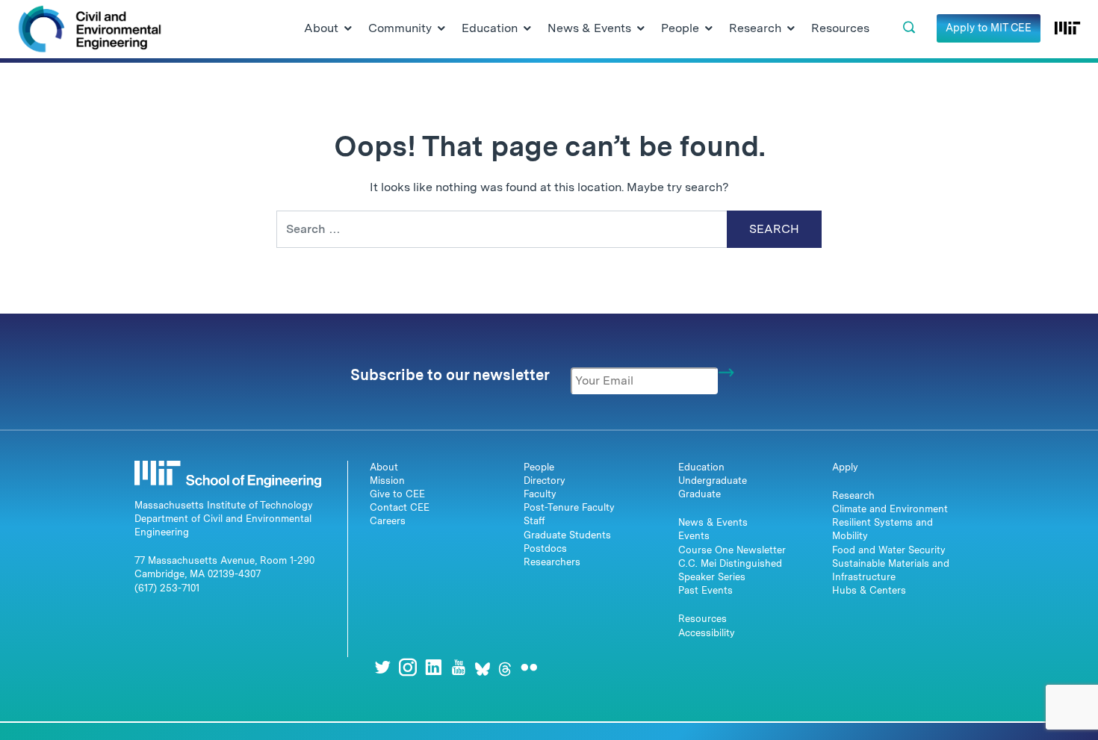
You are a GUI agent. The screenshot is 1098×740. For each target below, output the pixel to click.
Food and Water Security (889, 550)
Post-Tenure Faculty (569, 507)
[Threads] (504, 667)
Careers (388, 520)
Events (694, 535)
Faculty (540, 494)
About (384, 467)
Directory (544, 480)
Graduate (699, 494)
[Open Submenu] (348, 29)
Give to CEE (397, 494)
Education (701, 467)
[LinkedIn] (433, 667)
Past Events (705, 590)
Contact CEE (399, 507)
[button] (909, 27)
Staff (534, 520)
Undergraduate (712, 480)
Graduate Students (567, 535)
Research (853, 495)
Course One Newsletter (732, 550)
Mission (387, 480)
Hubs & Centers (869, 590)
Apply (845, 467)
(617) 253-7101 (166, 588)
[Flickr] (529, 667)
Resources (702, 618)
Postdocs (545, 548)
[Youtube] (459, 667)
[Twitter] (382, 667)
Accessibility (706, 632)
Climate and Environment (890, 508)
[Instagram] (408, 667)
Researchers (552, 562)
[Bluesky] (482, 667)
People (539, 467)
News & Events (713, 522)
